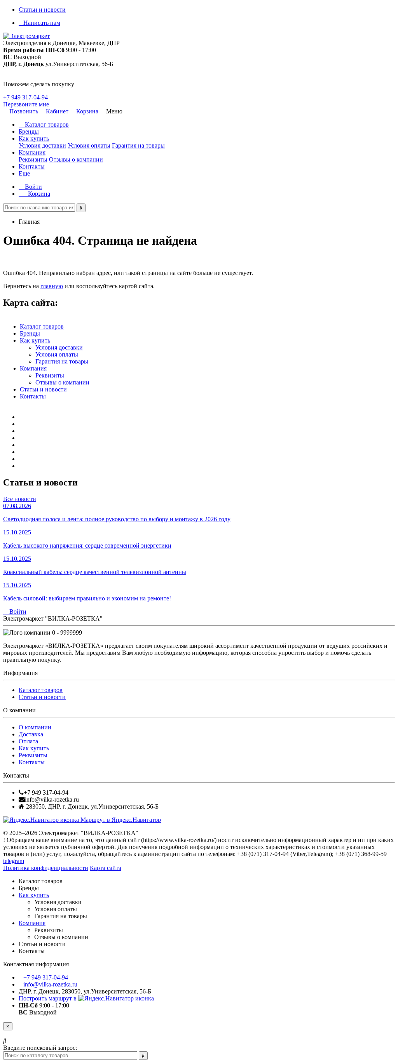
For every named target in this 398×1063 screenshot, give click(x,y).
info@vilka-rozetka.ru (50, 984)
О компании (35, 727)
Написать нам (41, 22)
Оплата (28, 741)
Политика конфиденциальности (45, 868)
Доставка (31, 734)
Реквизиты (33, 159)
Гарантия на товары (138, 145)
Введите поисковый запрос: (40, 1047)
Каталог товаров (46, 124)
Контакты (32, 166)
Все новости (19, 499)
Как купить (34, 138)
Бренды (29, 131)
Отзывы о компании (76, 159)
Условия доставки (42, 145)
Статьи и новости (42, 9)
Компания (32, 152)
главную (51, 286)
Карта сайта (105, 868)
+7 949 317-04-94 (25, 97)
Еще (24, 173)
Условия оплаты (89, 145)
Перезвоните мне (26, 104)
